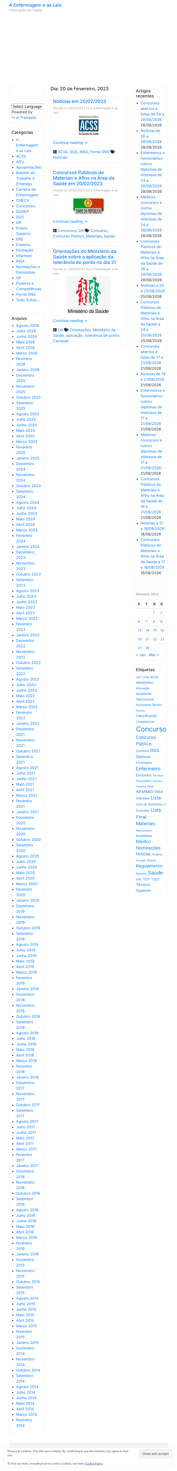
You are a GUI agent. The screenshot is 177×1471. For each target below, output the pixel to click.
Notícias (60, 157)
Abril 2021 (25, 789)
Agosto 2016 (27, 1210)
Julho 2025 (26, 419)
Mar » (154, 654)
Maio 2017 (25, 1138)
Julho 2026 (26, 331)
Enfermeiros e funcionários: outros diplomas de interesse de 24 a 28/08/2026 (153, 169)
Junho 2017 (26, 1132)
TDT (146, 879)
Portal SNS (25, 294)
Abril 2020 (25, 878)
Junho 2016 (26, 1221)
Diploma (143, 757)
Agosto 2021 (27, 767)
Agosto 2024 (27, 502)
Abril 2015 (25, 1320)
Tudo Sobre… (27, 300)
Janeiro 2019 (27, 988)
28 (147, 648)
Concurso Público (68, 236)
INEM (150, 786)
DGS (20, 217)
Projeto (151, 860)
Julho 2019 (25, 950)
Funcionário (143, 781)
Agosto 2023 (27, 590)
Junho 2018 (26, 1044)
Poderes (157, 854)
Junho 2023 (26, 602)
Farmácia (158, 775)
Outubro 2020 (28, 839)
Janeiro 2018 (27, 1077)
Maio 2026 (25, 342)
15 (155, 630)
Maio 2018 (25, 1049)
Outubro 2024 (28, 485)
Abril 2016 (25, 1232)
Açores (140, 710)
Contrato (142, 751)
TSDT (155, 879)
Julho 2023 (26, 596)
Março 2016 (26, 1237)
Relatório (141, 873)
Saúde (109, 236)
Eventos (23, 244)
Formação (24, 250)
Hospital (141, 786)
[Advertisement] (88, 49)
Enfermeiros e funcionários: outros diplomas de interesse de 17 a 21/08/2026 (153, 407)
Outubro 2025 (28, 397)
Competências (145, 721)
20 (140, 639)
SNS (139, 879)
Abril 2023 (25, 613)
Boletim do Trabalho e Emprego (25, 178)
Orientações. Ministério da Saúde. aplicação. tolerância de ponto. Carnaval (86, 335)
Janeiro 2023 (27, 635)
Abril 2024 (25, 524)
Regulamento (149, 865)
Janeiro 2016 (27, 1254)
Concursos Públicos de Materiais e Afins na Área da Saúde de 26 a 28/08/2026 (152, 258)
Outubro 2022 (28, 662)
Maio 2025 (25, 430)
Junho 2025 (26, 425)
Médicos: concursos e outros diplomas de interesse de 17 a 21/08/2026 (151, 451)
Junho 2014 (26, 1397)
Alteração (143, 688)
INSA (20, 261)
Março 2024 (27, 530)
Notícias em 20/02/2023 (79, 101)
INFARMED (144, 792)
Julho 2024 (26, 508)
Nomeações (148, 848)
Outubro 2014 (28, 1370)
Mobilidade (144, 836)
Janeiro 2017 (27, 1165)
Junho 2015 (26, 1309)
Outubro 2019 (28, 928)
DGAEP (22, 211)
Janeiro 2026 (27, 369)
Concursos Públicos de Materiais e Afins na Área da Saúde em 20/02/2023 (83, 178)
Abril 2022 (25, 701)
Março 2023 (27, 618)
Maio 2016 (25, 1226)
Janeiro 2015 (27, 1342)
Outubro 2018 (28, 1016)
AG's (20, 161)
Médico (143, 841)
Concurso (99, 230)
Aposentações (28, 167)
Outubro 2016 (28, 1193)
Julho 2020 (26, 861)
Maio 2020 (25, 872)
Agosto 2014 (27, 1386)
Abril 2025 (25, 436)
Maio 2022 (25, 695)
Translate (28, 117)
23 (162, 639)
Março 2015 (26, 1326)
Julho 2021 (25, 773)
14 (147, 630)
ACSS (21, 156)
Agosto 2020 (27, 856)
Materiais (94, 236)
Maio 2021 (25, 784)
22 (155, 639)
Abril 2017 (25, 1143)
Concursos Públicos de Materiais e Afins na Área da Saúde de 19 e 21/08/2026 (152, 495)
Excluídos (144, 775)
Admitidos (144, 682)
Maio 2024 (25, 519)
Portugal (141, 860)
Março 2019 (26, 972)
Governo (158, 781)
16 (162, 630)
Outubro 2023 (28, 574)
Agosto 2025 (27, 414)
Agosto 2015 (27, 1298)
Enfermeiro (148, 769)
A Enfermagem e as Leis (35, 5)
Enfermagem (144, 762)
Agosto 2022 (27, 679)
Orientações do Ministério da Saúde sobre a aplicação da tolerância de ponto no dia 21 (84, 257)
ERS (19, 239)
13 (140, 630)
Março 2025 (27, 441)
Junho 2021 (26, 778)
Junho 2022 (26, 690)
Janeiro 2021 (27, 812)
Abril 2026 (25, 347)
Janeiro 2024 (27, 546)
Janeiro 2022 (27, 723)
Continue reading (70, 142)
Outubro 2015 (28, 1281)
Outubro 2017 (28, 1105)
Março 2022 (27, 707)
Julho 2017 (25, 1127)
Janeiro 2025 (27, 458)
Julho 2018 (25, 1038)
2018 (146, 677)
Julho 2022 (26, 684)
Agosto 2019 (27, 944)
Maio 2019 (25, 961)
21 (147, 639)
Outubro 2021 (28, 751)
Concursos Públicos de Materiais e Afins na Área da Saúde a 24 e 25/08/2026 (152, 318)
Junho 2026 (26, 336)
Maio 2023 (25, 607)
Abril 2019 (25, 966)
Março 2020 (27, 883)
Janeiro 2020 (27, 900)
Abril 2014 (25, 1409)
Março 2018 (26, 1060)
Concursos (25, 206)
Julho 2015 (25, 1303)
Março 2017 (26, 1149)
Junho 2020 (26, 867)
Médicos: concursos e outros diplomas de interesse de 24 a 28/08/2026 (151, 213)
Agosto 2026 (27, 325)
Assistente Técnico (149, 705)
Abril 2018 (25, 1055)
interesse (143, 798)
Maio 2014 (25, 1403)
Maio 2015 (25, 1315)
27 (140, 648)
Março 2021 (26, 795)
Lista (156, 798)
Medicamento (144, 830)
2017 (139, 677)
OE (18, 277)
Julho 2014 (25, 1392)
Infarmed (24, 255)
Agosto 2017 (27, 1121)
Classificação (146, 716)
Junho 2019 (26, 955)
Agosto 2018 (27, 1033)
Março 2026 (27, 353)
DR (18, 222)
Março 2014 (26, 1414)
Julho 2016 (25, 1215)
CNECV (22, 200)
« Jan (140, 654)
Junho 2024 (26, 513)
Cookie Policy (94, 1463)
